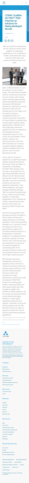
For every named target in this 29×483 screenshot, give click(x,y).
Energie (4, 409)
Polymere (5, 367)
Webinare (4, 436)
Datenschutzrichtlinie (7, 462)
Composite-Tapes (6, 391)
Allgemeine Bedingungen (8, 459)
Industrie (4, 411)
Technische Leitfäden (7, 434)
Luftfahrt (4, 402)
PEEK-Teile (5, 375)
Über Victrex (5, 448)
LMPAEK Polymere (6, 371)
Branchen (5, 398)
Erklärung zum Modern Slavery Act (10, 464)
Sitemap (22, 464)
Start (3, 8)
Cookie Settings (6, 470)
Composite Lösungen (7, 378)
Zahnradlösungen (6, 380)
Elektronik (4, 407)
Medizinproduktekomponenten (10, 382)
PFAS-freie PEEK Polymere (8, 454)
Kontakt (4, 450)
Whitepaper (5, 439)
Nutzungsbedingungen (21, 459)
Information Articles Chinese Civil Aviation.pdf (11, 324)
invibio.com (14, 467)
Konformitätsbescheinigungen (9, 429)
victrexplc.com (5, 467)
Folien (3, 393)
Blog (3, 423)
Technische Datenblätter (8, 432)
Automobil (5, 405)
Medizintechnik (6, 414)
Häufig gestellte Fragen (8, 427)
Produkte (5, 363)
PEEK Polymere (6, 369)
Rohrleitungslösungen (7, 384)
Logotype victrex (4, 2)
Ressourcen (6, 419)
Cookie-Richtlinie (18, 462)
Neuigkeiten (9, 8)
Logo (5, 334)
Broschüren (5, 425)
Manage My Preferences (8, 452)
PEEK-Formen (6, 389)
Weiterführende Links (9, 444)
